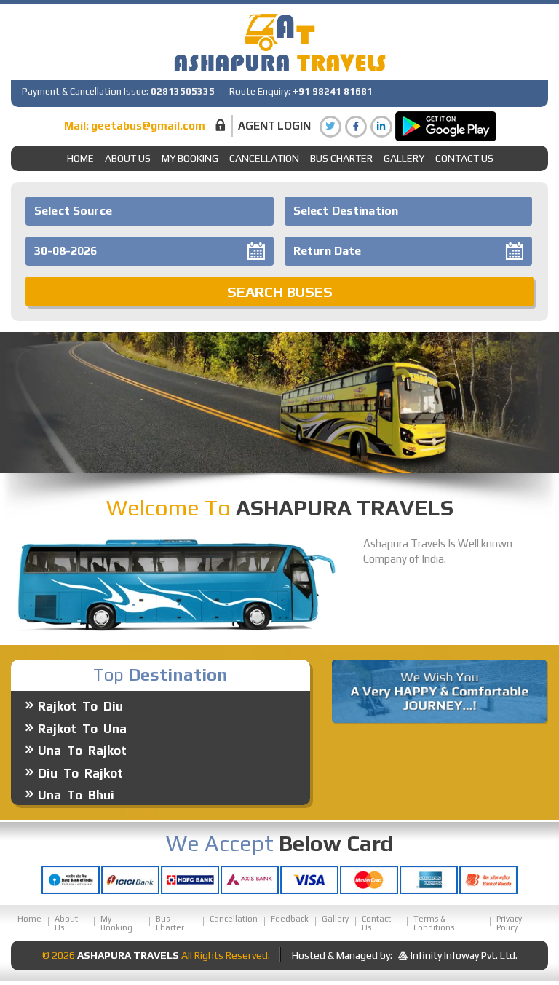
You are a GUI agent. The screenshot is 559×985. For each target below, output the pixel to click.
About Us (128, 158)
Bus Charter (341, 158)
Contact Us (464, 158)
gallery (404, 158)
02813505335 (183, 91)
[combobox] (149, 211)
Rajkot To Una (82, 716)
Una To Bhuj (76, 783)
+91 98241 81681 (333, 91)
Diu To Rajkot (80, 760)
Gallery (335, 918)
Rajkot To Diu (80, 694)
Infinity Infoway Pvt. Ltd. (464, 955)
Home (80, 158)
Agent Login (274, 125)
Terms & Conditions (433, 923)
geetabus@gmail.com (148, 125)
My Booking (190, 158)
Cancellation (264, 158)
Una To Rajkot (82, 739)
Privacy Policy (509, 923)
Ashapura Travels (128, 955)
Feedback (290, 918)
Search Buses (280, 291)
